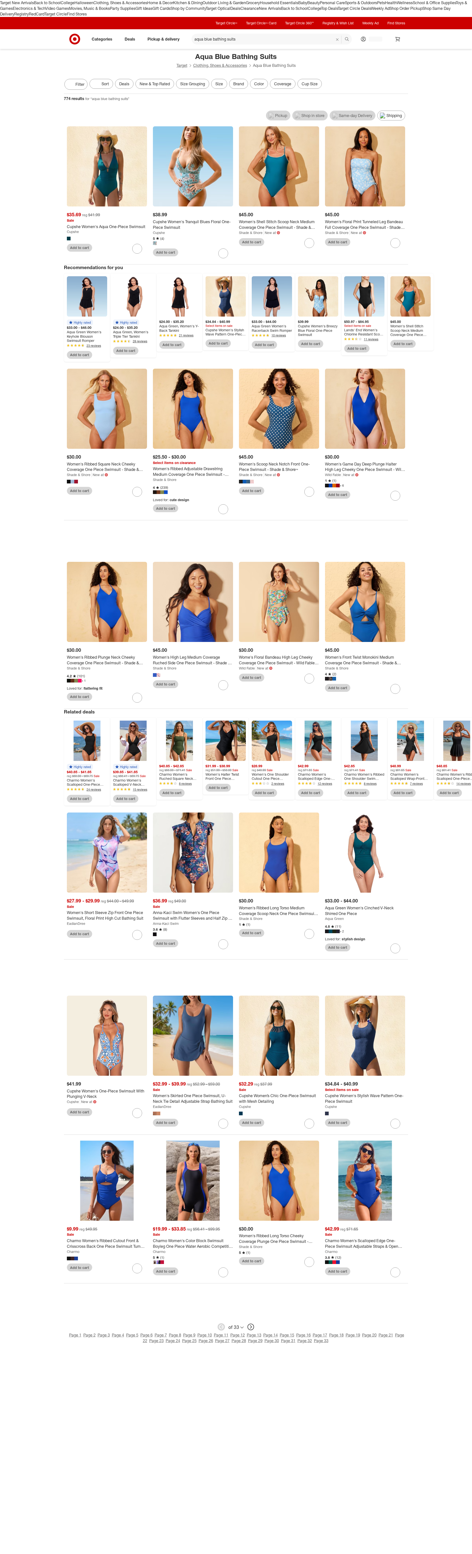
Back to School (47, 2)
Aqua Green (334, 918)
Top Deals (329, 8)
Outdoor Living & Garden (224, 2)
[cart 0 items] (397, 39)
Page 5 (132, 1335)
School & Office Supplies (434, 2)
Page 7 (161, 1335)
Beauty (313, 2)
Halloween (83, 2)
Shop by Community (188, 8)
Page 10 (204, 1335)
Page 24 (173, 1340)
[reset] (337, 40)
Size (219, 83)
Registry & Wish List (338, 23)
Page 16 (303, 1335)
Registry (21, 14)
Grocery (253, 2)
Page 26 (206, 1340)
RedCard (36, 14)
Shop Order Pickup (405, 8)
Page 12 (237, 1335)
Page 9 (189, 1335)
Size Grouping (192, 83)
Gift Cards (161, 8)
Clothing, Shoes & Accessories (120, 2)
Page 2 (89, 1335)
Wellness (405, 2)
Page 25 (189, 1340)
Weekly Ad (380, 8)
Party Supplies (122, 8)
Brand (238, 83)
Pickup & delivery (163, 38)
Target (182, 65)
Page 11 (221, 1335)
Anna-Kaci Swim (166, 923)
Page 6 (146, 1335)
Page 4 (118, 1335)
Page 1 (75, 1335)
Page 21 (386, 1335)
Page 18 (336, 1335)
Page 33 (321, 1340)
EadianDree (76, 923)
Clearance (249, 8)
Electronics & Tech (29, 8)
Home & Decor (160, 2)
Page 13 (254, 1335)
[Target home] (75, 39)
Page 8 (175, 1335)
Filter (79, 84)
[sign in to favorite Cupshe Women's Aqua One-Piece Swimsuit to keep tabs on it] (137, 249)
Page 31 (288, 1340)
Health (391, 2)
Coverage (282, 83)
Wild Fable (333, 475)
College (67, 2)
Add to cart (79, 248)
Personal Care (332, 2)
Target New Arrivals (17, 2)
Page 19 (353, 1335)
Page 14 (270, 1335)
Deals (235, 8)
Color (259, 83)
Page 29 (255, 1340)
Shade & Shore (251, 233)
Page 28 (239, 1340)
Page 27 (222, 1340)
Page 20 (369, 1335)
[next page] (251, 1327)
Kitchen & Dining (188, 2)
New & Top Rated (155, 83)
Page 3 (104, 1335)
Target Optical (218, 8)
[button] (80, 322)
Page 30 (272, 1340)
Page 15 (287, 1335)
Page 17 (320, 1335)
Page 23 (156, 1340)
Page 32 (304, 1340)
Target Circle (55, 14)
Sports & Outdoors (361, 2)
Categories (102, 38)
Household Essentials (279, 2)
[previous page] (221, 1327)
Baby (302, 2)
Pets (381, 2)
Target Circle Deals (354, 8)
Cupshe (73, 232)
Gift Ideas (143, 8)
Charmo (73, 1251)
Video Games (57, 8)
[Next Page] (403, 85)
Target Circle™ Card (261, 23)
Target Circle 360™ (299, 23)
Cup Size (310, 83)
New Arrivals (270, 8)
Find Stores (77, 14)
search (347, 39)
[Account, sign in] (373, 39)
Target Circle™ (226, 23)
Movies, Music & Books (89, 8)
